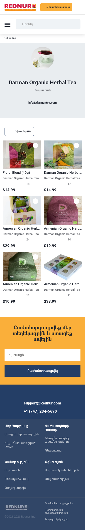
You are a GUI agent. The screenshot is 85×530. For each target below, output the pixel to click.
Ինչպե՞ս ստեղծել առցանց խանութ (57, 440)
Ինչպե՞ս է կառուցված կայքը (20, 444)
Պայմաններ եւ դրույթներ (59, 503)
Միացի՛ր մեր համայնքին (22, 434)
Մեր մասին (12, 470)
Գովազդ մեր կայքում (56, 519)
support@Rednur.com (42, 403)
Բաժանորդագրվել (42, 371)
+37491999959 (42, 111)
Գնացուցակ (53, 450)
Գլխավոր (10, 38)
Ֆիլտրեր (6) (23, 131)
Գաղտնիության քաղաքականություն (56, 511)
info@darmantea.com (42, 102)
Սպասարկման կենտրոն (62, 470)
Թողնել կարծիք (16, 488)
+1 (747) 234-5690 (40, 411)
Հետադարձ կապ (17, 479)
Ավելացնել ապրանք (58, 7)
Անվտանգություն (57, 479)
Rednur (20, 7)
